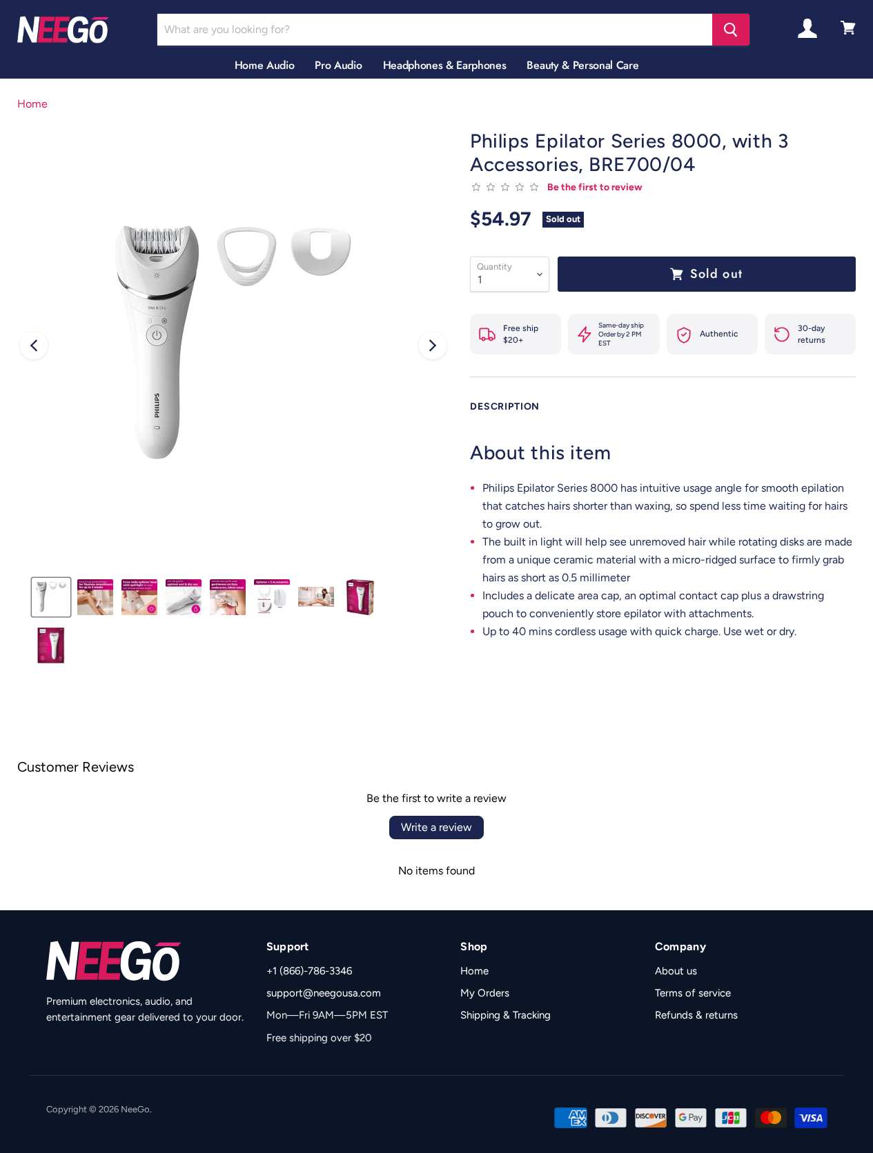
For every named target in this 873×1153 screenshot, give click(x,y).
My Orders (484, 993)
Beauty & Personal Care (582, 65)
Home (32, 104)
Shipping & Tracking (505, 1015)
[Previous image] (34, 345)
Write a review (436, 827)
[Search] (730, 30)
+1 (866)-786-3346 (309, 971)
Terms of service (693, 993)
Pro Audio (338, 65)
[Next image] (433, 345)
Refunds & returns (696, 1015)
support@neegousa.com (323, 993)
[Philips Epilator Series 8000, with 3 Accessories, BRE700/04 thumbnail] (51, 597)
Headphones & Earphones (445, 65)
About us (676, 971)
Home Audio (265, 65)
